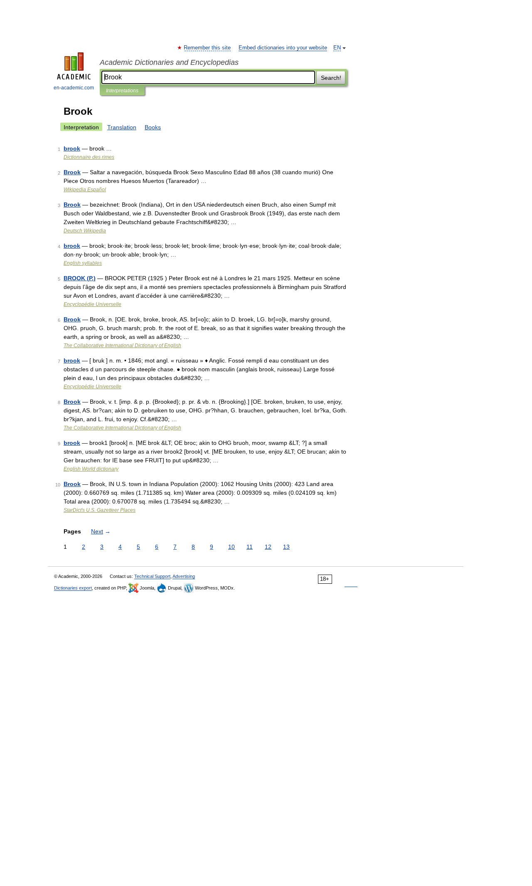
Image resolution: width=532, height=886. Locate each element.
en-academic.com (74, 88)
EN (337, 48)
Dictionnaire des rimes (89, 157)
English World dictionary (91, 469)
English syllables (83, 263)
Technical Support (152, 576)
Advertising (183, 576)
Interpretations (122, 91)
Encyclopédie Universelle (92, 304)
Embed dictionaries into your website (283, 48)
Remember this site (208, 48)
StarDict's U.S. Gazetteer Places (99, 510)
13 (286, 546)
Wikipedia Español (85, 190)
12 (268, 546)
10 (231, 546)
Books (153, 127)
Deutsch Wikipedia (85, 231)
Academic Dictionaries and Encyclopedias (169, 62)
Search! (331, 77)
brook (72, 148)
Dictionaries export (73, 587)
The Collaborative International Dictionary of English (122, 345)
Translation (121, 127)
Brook (72, 172)
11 (249, 546)
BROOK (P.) (80, 278)
